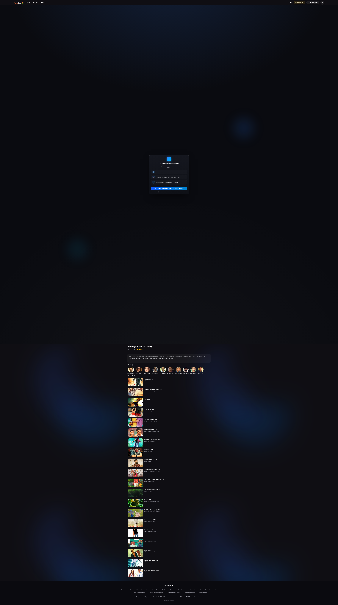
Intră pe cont (313, 2)
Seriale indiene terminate (156, 592)
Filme (28, 3)
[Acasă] (19, 3)
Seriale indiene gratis (174, 592)
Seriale (35, 3)
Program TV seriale (189, 592)
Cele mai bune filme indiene (177, 590)
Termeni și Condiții (177, 597)
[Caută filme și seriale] (291, 2)
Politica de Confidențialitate (159, 597)
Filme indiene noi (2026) (158, 590)
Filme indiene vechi (195, 590)
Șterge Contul (198, 597)
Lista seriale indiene (139, 592)
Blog (146, 597)
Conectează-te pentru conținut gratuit (170, 188)
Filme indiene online (126, 590)
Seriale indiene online (211, 590)
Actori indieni (203, 592)
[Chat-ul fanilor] (322, 2)
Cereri (43, 3)
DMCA (188, 597)
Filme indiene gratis (142, 590)
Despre (138, 597)
